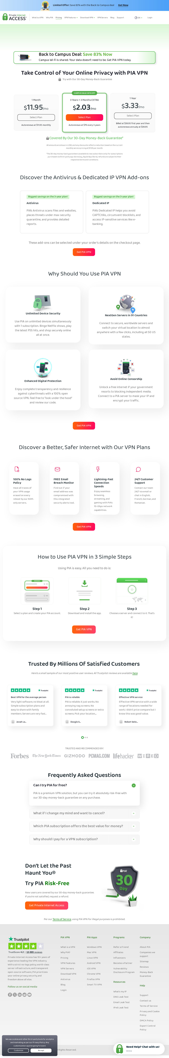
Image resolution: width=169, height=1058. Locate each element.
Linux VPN (92, 958)
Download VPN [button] (86, 18)
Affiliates (118, 952)
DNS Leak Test (121, 997)
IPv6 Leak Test (121, 1008)
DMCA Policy (146, 1021)
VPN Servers (67, 969)
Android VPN (94, 963)
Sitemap (144, 962)
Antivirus (65, 979)
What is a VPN (68, 947)
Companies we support (147, 954)
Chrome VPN (94, 974)
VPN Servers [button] (102, 18)
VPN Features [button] (70, 18)
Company (145, 938)
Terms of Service (62, 919)
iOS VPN (91, 969)
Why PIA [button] (49, 18)
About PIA (145, 947)
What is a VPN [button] (37, 18)
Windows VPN (94, 947)
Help (142, 986)
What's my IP (120, 992)
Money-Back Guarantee (146, 974)
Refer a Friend (121, 947)
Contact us (145, 1001)
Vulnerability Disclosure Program (124, 971)
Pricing (64, 958)
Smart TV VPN (94, 985)
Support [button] (120, 18)
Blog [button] (112, 18)
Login (150, 18)
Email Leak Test (121, 1002)
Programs (118, 938)
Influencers (119, 958)
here (134, 673)
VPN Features (68, 963)
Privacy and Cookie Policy (150, 1014)
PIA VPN (65, 938)
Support (144, 995)
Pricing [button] (59, 18)
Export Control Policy (147, 1028)
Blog (63, 985)
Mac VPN (91, 952)
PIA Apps (92, 938)
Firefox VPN (93, 979)
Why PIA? (65, 952)
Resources (119, 982)
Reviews (144, 967)
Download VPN (68, 974)
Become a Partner (122, 963)
